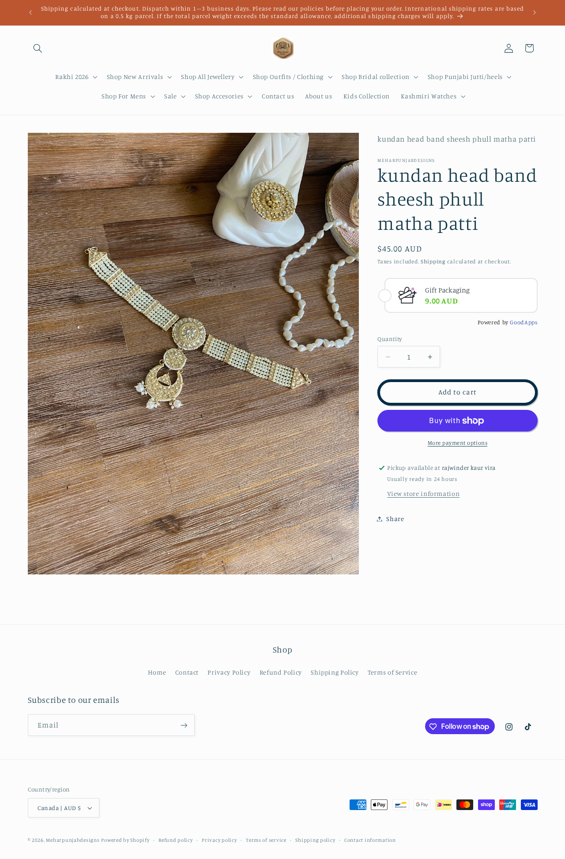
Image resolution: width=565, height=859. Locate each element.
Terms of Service (392, 672)
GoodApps (523, 322)
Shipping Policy (334, 672)
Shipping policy (315, 840)
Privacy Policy (228, 672)
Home (157, 672)
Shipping (433, 262)
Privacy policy (219, 840)
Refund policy (175, 840)
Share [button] (395, 518)
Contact (187, 672)
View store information (423, 493)
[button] (38, 48)
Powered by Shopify (125, 840)
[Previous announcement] (30, 12)
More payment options (458, 442)
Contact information (370, 840)
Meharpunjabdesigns (72, 840)
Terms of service (266, 840)
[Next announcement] (534, 12)
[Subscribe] (183, 725)
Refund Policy (281, 672)
